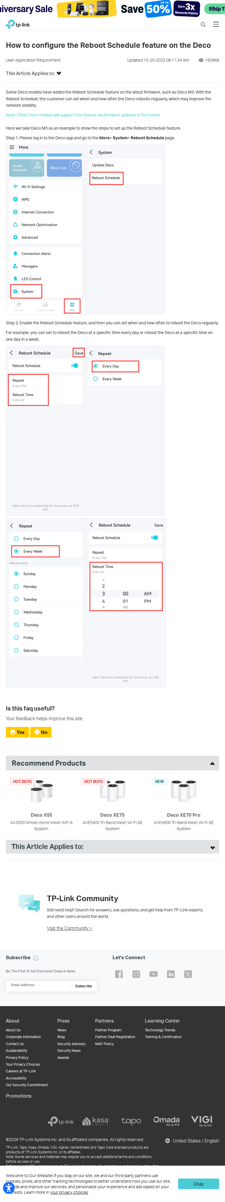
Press (63, 1021)
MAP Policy (104, 1044)
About (12, 1021)
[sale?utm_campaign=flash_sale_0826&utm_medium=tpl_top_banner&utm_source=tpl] (112, 9)
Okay (198, 1184)
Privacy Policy (17, 1057)
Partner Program (108, 1030)
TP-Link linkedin (170, 974)
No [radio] (44, 732)
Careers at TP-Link (21, 1071)
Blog (61, 1037)
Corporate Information (23, 1037)
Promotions (18, 1096)
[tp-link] (61, 1121)
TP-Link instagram (136, 974)
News (61, 1030)
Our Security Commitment (27, 1085)
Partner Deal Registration (115, 1037)
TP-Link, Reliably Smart (18, 22)
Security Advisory (71, 1044)
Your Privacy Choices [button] (23, 1064)
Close (215, 9)
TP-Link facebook (118, 974)
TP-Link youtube (153, 974)
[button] (59, 75)
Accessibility (16, 1078)
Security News (69, 1050)
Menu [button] (216, 20)
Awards (63, 1057)
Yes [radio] (21, 732)
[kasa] (96, 1121)
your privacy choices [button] (69, 1192)
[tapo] (131, 1121)
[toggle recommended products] (211, 763)
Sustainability (16, 1050)
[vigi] (201, 1121)
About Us (13, 1030)
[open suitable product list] (211, 847)
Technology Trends (160, 1030)
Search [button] (203, 20)
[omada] (166, 1121)
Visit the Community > (69, 928)
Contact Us (15, 1044)
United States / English (195, 1140)
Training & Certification (163, 1037)
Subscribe (83, 986)
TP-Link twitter (188, 974)
